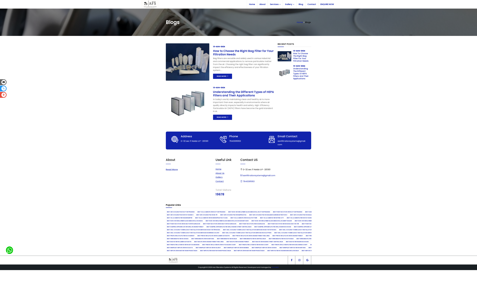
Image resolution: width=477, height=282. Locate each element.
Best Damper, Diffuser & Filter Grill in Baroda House (272, 227)
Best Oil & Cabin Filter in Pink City (272, 218)
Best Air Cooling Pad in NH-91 (206, 215)
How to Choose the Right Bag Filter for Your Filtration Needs (243, 52)
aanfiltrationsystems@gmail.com (258, 175)
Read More (172, 169)
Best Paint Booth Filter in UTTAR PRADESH (287, 212)
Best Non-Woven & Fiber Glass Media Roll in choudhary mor (227, 221)
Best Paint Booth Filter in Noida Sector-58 (283, 224)
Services (274, 4)
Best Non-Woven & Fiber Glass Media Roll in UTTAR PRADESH (249, 212)
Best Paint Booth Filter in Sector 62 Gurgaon (219, 224)
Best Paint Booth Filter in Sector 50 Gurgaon (183, 224)
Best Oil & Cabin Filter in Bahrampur (179, 218)
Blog (301, 4)
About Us (220, 173)
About (262, 4)
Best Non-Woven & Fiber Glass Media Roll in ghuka (185, 221)
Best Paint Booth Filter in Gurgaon (252, 224)
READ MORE (222, 76)
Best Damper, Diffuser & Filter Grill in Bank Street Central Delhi (229, 227)
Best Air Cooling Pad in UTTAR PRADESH (181, 212)
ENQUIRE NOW (327, 4)
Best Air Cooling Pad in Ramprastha (233, 215)
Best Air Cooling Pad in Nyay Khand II (180, 215)
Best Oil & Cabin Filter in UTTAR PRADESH (211, 212)
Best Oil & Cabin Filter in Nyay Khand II (300, 218)
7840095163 (248, 181)
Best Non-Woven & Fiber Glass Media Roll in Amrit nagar (272, 221)
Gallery (289, 4)
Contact (311, 4)
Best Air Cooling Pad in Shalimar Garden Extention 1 (309, 215)
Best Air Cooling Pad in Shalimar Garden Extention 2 (268, 215)
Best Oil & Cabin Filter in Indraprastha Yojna (211, 218)
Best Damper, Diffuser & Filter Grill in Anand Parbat (185, 227)
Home (252, 4)
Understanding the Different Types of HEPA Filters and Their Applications (243, 93)
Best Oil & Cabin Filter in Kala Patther (244, 218)
